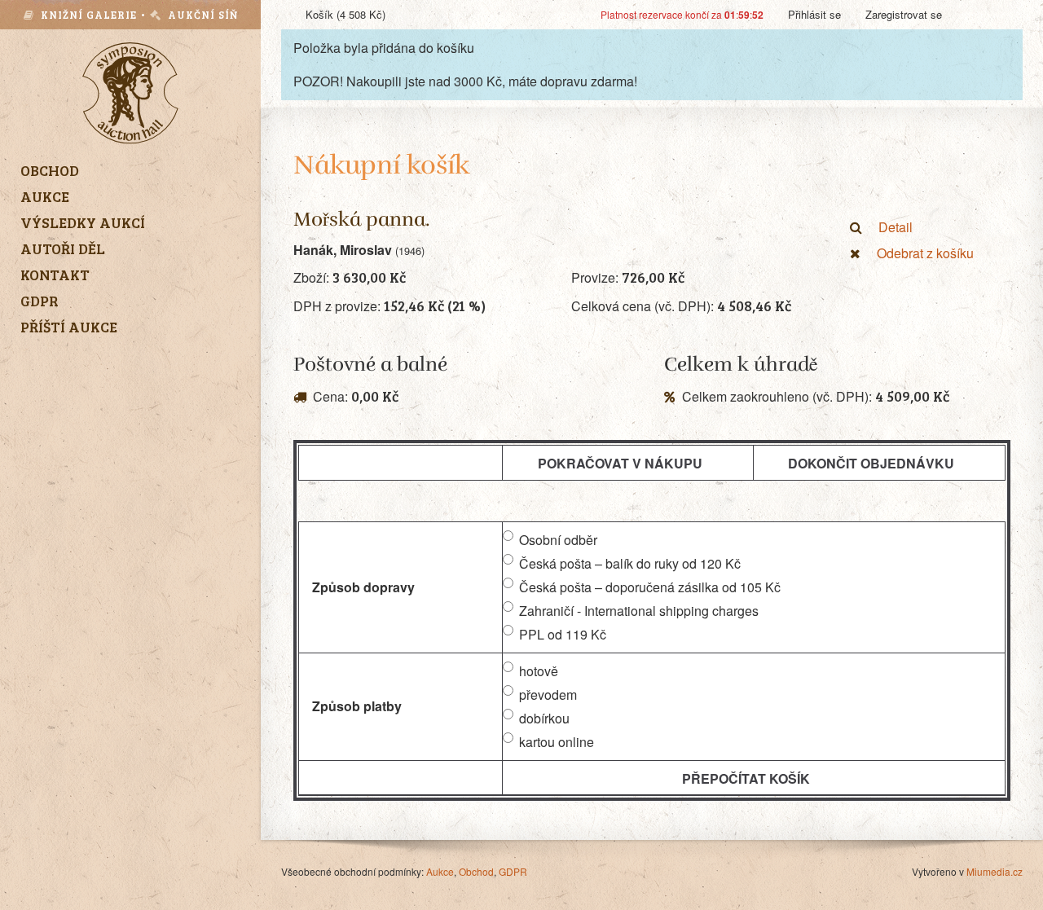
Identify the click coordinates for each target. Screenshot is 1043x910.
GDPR (513, 871)
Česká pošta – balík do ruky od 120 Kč (630, 563)
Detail (895, 227)
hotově (538, 671)
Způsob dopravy (363, 587)
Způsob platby (357, 706)
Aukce (440, 871)
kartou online (556, 741)
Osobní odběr (558, 539)
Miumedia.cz (994, 871)
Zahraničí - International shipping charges (639, 610)
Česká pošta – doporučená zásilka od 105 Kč (650, 587)
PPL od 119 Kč (562, 634)
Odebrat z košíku (925, 253)
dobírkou (544, 718)
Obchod (476, 871)
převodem (548, 694)
